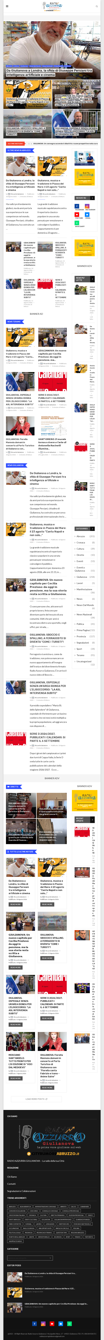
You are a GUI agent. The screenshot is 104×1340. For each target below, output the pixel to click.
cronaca (32, 1215)
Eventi (86, 561)
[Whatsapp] (69, 1323)
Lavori (86, 583)
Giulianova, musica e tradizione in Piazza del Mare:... (92, 374)
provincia (28, 1232)
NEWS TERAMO (13, 322)
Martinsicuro (64, 1224)
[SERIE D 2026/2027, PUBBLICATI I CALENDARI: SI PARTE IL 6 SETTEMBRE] (45, 284)
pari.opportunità (45, 1228)
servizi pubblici (44, 1237)
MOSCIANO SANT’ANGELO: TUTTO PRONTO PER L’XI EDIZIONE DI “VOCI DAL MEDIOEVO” (20, 1061)
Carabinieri (84, 1206)
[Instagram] (43, 1323)
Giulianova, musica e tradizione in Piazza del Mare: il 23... (50, 1289)
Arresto (63, 1206)
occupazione (14, 1228)
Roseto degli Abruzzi (17, 1237)
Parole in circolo (62, 1228)
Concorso (34, 1211)
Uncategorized (86, 661)
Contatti (11, 1183)
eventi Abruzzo (15, 1219)
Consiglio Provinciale (70, 1211)
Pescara (76, 1228)
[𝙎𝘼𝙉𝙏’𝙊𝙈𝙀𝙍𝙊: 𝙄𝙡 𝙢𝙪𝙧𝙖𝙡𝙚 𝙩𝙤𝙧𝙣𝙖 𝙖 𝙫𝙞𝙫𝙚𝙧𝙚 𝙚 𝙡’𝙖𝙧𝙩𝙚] (52, 425)
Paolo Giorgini (28, 1228)
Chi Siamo (12, 1176)
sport (68, 1237)
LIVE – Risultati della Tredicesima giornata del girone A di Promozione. (63, 144)
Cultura (86, 548)
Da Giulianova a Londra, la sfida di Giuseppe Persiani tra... (50, 1273)
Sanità (31, 1237)
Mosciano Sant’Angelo (82, 1224)
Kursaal (28, 1224)
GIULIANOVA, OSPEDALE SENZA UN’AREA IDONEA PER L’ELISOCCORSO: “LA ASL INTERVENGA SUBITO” (76, 131)
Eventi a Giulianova (85, 569)
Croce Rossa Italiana (17, 1215)
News (86, 598)
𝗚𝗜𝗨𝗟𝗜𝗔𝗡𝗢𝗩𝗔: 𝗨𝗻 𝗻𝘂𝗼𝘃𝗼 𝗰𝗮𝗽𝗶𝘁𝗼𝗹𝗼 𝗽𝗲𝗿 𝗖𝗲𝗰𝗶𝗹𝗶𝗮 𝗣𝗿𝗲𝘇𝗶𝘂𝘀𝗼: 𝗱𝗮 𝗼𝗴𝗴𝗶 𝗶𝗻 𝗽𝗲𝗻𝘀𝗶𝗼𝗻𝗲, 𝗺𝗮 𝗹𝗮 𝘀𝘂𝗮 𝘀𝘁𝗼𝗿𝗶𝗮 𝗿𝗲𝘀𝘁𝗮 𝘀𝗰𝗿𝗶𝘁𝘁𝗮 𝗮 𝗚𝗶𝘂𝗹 (30, 254)
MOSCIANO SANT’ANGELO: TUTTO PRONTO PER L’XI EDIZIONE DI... (92, 491)
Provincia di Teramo (44, 1232)
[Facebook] (34, 1323)
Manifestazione (86, 589)
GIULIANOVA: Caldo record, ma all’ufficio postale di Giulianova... (92, 295)
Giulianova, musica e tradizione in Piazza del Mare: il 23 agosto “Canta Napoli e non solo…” (27, 102)
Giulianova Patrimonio (62, 1219)
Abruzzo (86, 536)
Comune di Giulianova (17, 1211)
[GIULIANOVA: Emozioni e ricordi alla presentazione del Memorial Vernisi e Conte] (82, 1038)
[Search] (97, 6)
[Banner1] (85, 158)
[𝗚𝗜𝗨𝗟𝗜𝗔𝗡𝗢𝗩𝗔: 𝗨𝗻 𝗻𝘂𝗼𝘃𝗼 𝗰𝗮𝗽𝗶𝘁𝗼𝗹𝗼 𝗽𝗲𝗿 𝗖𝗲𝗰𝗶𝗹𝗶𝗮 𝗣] (13, 247)
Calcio (73, 1206)
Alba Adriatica (25, 1206)
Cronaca (86, 542)
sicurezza (58, 1237)
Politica (86, 624)
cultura (43, 1215)
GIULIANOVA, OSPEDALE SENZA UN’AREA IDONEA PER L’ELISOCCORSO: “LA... (92, 413)
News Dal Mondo (86, 605)
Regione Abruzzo (77, 1232)
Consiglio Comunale (50, 1211)
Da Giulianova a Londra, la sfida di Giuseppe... (92, 334)
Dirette (86, 555)
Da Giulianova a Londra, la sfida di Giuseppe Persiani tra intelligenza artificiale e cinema (20, 185)
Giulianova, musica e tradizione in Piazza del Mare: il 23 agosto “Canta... (20, 353)
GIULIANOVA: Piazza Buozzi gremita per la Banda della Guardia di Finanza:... (21, 837)
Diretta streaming (58, 1215)
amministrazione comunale (45, 1206)
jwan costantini (15, 1224)
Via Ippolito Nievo (15, 1241)
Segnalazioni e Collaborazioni (21, 1191)
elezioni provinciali (76, 1215)
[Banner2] (85, 177)
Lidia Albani (50, 1224)
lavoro (38, 1224)
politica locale (15, 1232)
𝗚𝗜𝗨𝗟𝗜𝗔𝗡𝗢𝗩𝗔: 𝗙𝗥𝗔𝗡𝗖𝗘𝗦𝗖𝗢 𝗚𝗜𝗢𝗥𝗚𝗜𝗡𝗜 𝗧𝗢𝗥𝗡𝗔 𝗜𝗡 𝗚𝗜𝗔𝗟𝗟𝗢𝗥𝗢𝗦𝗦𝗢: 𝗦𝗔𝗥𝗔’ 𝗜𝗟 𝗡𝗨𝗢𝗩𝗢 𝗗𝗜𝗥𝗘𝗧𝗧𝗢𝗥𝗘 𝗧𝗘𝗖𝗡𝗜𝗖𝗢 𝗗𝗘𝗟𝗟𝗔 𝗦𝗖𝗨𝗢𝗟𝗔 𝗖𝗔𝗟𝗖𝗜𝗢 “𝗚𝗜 (93, 950)
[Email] (60, 1323)
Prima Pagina (86, 630)
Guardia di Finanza (83, 1219)
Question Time (61, 1232)
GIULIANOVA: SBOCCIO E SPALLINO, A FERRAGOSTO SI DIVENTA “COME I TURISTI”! (25, 131)
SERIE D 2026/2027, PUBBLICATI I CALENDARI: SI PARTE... (92, 452)
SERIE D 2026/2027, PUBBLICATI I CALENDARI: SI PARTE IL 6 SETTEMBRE (60, 288)
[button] (29, 144)
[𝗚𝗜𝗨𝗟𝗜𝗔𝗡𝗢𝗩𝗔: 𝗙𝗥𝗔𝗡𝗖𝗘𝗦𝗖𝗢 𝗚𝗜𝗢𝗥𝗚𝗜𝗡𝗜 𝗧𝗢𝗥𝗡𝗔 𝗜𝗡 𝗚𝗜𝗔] (82, 935)
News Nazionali (86, 614)
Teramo (86, 655)
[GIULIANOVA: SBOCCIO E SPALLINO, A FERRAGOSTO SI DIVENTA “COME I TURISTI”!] (27, 124)
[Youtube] (52, 1323)
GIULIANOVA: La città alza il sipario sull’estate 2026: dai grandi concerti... (51, 811)
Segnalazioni (86, 642)
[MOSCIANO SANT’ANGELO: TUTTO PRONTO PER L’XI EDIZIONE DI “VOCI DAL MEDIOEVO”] (81, 486)
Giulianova (86, 576)
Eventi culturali (31, 1219)
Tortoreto (89, 1237)
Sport (86, 648)
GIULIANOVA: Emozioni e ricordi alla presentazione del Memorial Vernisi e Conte (93, 1047)
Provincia (86, 636)
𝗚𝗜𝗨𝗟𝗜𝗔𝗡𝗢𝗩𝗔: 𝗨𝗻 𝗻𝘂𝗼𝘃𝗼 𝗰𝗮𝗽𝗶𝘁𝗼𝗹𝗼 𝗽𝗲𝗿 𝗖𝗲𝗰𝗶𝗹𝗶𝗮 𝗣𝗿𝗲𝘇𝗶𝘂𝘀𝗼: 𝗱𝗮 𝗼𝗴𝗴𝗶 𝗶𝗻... (56, 1304)
